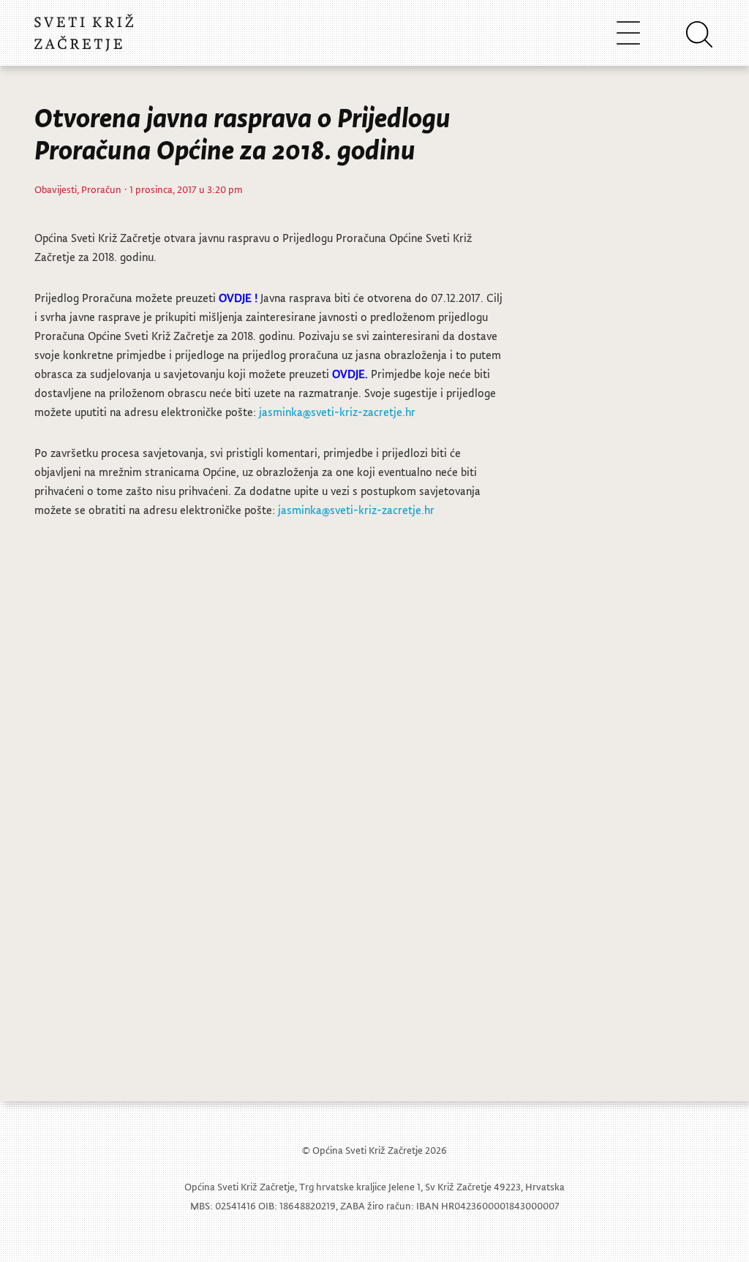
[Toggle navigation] (628, 32)
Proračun (101, 189)
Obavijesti (55, 189)
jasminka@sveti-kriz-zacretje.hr (337, 412)
